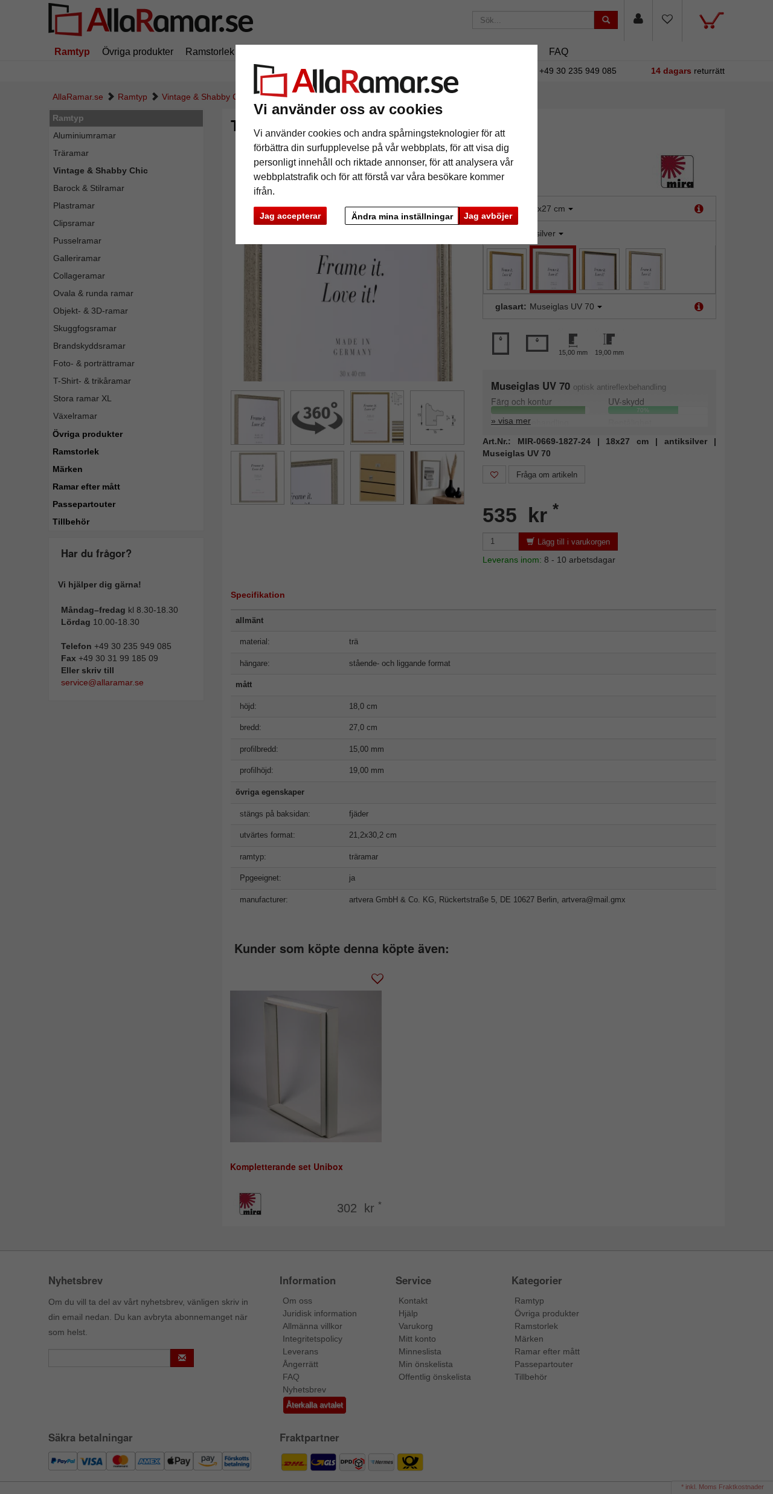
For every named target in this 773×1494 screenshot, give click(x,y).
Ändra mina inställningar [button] (402, 216)
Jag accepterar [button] (290, 216)
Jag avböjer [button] (488, 216)
